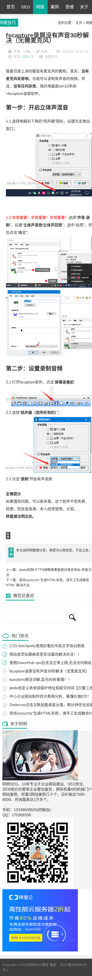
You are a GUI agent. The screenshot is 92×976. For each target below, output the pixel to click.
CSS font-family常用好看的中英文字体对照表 (47, 646)
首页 (10, 7)
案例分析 (54, 9)
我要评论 (51, 56)
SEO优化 (25, 9)
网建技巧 (40, 9)
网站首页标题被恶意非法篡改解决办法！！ (45, 654)
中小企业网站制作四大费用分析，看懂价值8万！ (50, 696)
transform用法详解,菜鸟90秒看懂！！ (40, 680)
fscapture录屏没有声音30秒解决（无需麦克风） (49, 671)
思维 (69, 7)
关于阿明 (84, 9)
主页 (78, 23)
